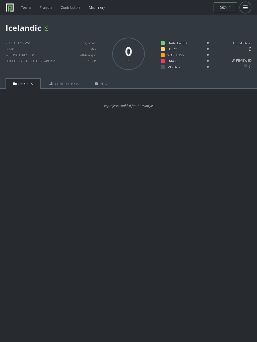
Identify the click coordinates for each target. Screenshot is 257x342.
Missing (173, 67)
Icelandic (23, 27)
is (46, 27)
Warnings (175, 55)
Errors (173, 61)
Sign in (225, 7)
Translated (177, 43)
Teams (26, 7)
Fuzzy (172, 49)
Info (103, 83)
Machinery (97, 7)
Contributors (71, 7)
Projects (46, 7)
